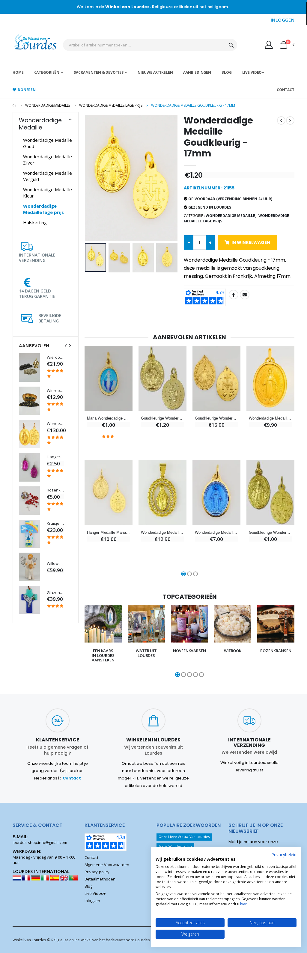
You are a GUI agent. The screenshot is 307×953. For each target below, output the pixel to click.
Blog (227, 72)
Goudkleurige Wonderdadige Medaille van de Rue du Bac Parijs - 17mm (162, 418)
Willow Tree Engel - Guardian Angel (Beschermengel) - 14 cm (55, 563)
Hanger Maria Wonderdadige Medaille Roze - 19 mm (55, 456)
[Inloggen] (269, 44)
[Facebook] (233, 294)
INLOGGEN (282, 20)
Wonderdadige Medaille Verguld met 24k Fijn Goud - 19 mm (270, 418)
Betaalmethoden (100, 879)
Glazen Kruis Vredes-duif (55, 592)
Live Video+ (253, 72)
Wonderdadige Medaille (47, 105)
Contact (285, 89)
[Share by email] (244, 294)
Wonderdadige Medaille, (231, 215)
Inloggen (92, 900)
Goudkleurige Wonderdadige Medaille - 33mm (216, 418)
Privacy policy (97, 871)
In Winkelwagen (250, 242)
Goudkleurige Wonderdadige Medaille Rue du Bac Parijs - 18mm (270, 532)
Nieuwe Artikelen (155, 72)
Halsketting (35, 222)
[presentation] (66, 346)
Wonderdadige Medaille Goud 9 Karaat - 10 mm (55, 423)
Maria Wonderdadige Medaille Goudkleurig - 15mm (108, 418)
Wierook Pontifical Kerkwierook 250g (55, 390)
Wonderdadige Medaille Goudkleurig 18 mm (216, 532)
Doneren (27, 89)
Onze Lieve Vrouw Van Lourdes (184, 836)
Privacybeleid (284, 854)
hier (243, 904)
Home (18, 72)
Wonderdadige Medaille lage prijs (110, 105)
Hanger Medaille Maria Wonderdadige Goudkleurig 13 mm (108, 532)
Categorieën (47, 72)
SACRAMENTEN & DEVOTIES (98, 72)
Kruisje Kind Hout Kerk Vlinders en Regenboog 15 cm (55, 523)
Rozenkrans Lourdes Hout (55, 490)
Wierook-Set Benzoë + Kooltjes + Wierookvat (55, 357)
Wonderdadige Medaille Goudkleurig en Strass (162, 532)
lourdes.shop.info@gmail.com (40, 842)
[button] (286, 45)
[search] (231, 45)
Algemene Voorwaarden (107, 864)
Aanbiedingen (197, 72)
